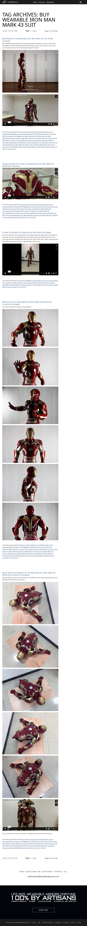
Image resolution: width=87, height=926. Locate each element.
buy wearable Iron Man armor (36, 213)
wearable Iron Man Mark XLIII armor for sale (20, 848)
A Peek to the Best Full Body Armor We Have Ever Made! (26, 232)
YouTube (78, 922)
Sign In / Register (80, 2)
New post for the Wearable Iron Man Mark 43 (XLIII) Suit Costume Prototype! (27, 303)
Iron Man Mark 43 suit (21, 209)
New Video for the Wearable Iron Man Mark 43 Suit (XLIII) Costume (27, 39)
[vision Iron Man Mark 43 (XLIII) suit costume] (30, 51)
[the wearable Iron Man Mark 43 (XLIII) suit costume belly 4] (30, 713)
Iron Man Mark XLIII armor (17, 217)
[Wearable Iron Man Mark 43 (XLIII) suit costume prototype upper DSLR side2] (30, 465)
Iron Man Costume (11, 549)
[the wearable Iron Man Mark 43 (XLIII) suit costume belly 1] (30, 583)
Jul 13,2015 (42, 848)
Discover (42, 2)
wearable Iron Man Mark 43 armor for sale (19, 211)
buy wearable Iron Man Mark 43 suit (19, 143)
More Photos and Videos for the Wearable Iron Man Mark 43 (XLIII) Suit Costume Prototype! (28, 573)
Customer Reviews (47, 922)
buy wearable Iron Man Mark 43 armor (39, 283)
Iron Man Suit (13, 138)
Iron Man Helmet (27, 136)
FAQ (39, 922)
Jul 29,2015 (32, 217)
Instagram (58, 922)
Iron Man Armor (39, 136)
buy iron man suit (34, 207)
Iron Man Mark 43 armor (26, 138)
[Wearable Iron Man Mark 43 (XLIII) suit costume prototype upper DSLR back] (30, 504)
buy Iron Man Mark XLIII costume (16, 147)
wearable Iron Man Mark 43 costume (26, 215)
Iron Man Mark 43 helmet (23, 140)
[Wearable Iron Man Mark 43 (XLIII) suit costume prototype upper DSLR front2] (30, 310)
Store (35, 2)
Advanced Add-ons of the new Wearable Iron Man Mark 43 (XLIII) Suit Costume (28, 165)
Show (47, 31)
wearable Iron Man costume (16, 213)
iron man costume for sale (27, 549)
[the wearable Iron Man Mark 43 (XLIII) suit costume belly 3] (30, 670)
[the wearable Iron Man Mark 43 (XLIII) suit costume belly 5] (30, 757)
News (21, 132)
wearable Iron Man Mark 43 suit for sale (18, 145)
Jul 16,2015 (14, 558)
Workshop (50, 2)
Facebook (65, 922)
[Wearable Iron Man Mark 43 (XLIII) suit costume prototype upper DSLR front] (30, 349)
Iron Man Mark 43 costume (44, 138)
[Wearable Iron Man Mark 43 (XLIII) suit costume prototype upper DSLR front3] (30, 426)
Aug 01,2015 (11, 149)
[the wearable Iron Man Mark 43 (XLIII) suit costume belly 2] (30, 626)
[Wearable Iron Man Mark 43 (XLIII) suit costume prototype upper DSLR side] (30, 388)
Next (34, 31)
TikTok (72, 922)
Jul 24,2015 (22, 287)
